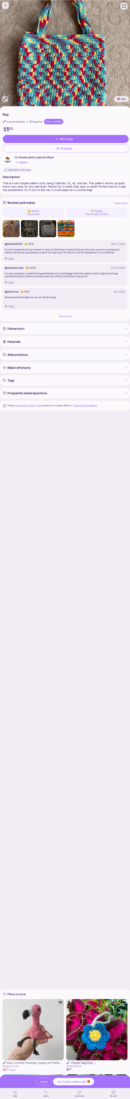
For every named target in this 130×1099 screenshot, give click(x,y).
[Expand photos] (5, 99)
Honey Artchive (74, 1066)
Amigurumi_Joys (11, 1066)
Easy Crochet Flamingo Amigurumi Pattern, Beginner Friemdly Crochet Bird (55, 1062)
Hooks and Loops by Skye (36, 157)
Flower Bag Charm (83, 1062)
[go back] (5, 5)
